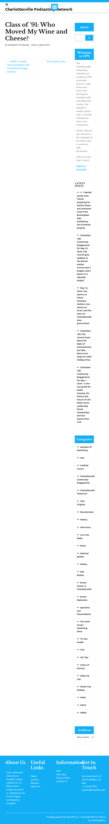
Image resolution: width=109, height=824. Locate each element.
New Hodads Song (55, 61)
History (83, 519)
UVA (82, 649)
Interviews (85, 527)
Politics (83, 564)
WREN (83, 712)
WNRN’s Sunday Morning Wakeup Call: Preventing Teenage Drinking (18, 66)
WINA (83, 697)
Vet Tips (84, 657)
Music (83, 545)
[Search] (89, 38)
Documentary (87, 511)
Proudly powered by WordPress (62, 816)
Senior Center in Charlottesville (84, 586)
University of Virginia (18, 45)
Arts (82, 457)
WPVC (83, 705)
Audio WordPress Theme (93, 816)
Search (84, 27)
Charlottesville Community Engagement (86, 479)
